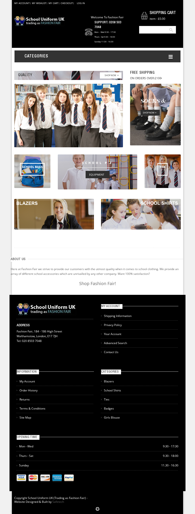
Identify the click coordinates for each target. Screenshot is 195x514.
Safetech (58, 502)
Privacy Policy (113, 325)
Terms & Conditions (32, 408)
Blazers (109, 381)
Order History (29, 390)
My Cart (53, 3)
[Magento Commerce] (39, 21)
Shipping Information (118, 316)
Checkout (67, 3)
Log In (81, 3)
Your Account (112, 334)
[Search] (170, 29)
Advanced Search (115, 343)
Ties (106, 399)
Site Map (25, 417)
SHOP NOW (110, 75)
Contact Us (111, 352)
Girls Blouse (112, 417)
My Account (22, 3)
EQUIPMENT (96, 174)
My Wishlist (39, 3)
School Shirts (112, 390)
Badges (109, 408)
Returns (25, 399)
